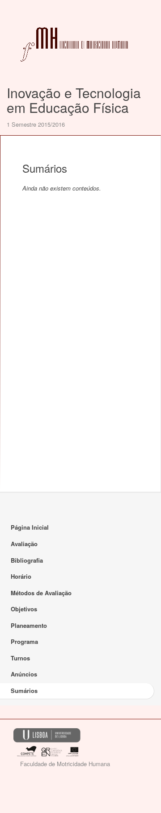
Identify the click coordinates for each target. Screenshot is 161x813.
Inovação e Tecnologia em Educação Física (74, 100)
